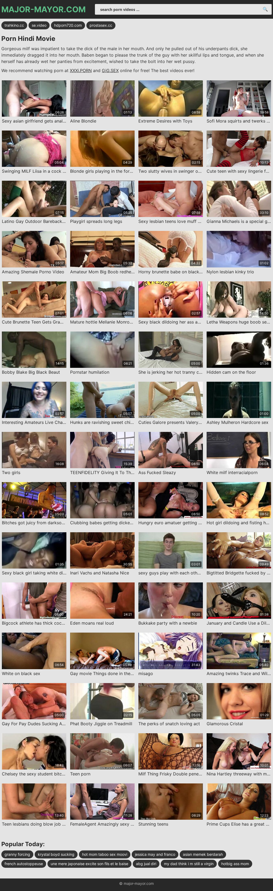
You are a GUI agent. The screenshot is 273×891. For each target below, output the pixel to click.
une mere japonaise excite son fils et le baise (89, 863)
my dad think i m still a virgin (189, 863)
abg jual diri (146, 863)
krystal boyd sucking (56, 854)
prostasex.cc (101, 25)
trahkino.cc (14, 25)
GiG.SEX (110, 70)
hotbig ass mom (235, 863)
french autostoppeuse (24, 863)
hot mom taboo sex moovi (104, 854)
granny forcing (17, 854)
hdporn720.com (68, 25)
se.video (39, 25)
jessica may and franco (155, 854)
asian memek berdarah (203, 854)
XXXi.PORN (81, 70)
